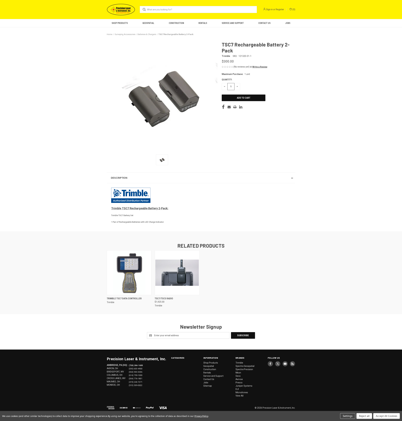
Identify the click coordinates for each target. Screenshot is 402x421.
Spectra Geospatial (245, 366)
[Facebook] (223, 107)
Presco (239, 382)
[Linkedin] (240, 107)
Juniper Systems (244, 386)
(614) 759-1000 (135, 375)
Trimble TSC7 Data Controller (124, 298)
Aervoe (239, 379)
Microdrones (242, 392)
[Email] (229, 107)
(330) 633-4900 (135, 368)
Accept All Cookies (386, 416)
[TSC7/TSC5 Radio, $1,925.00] (177, 272)
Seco (238, 376)
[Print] (234, 107)
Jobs (287, 23)
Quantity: (227, 79)
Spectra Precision (244, 369)
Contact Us (264, 23)
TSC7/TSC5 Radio (164, 298)
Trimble (239, 362)
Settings (348, 416)
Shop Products (120, 23)
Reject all (364, 416)
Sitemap (207, 386)
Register (280, 9)
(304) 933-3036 (135, 372)
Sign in (269, 9)
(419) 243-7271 (135, 382)
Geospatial (148, 23)
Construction (176, 23)
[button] (258, 67)
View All (239, 395)
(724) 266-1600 (136, 365)
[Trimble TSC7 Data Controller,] (129, 272)
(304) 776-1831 (135, 378)
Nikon (238, 372)
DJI (237, 389)
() (293, 9)
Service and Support (233, 23)
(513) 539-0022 (135, 385)
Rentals (202, 23)
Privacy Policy (201, 416)
